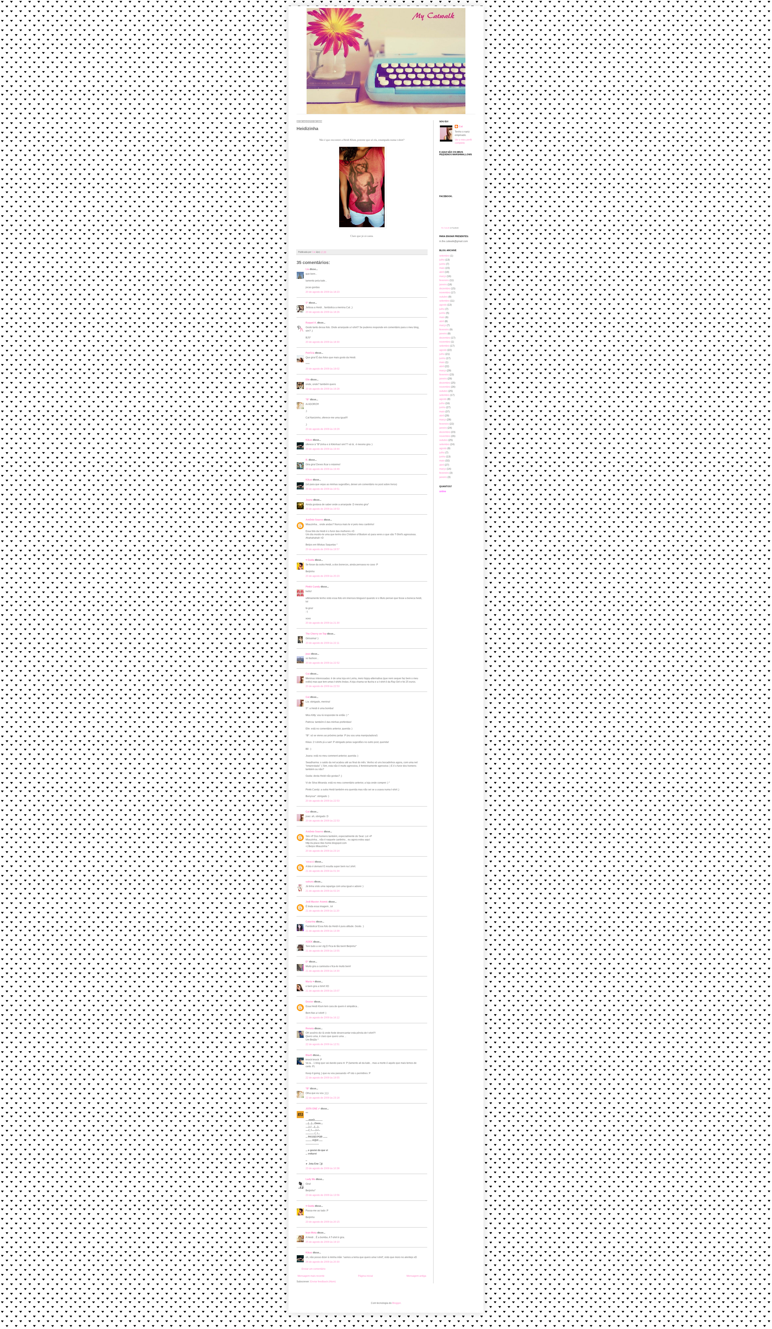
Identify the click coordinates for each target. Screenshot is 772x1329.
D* (307, 961)
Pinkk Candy (313, 586)
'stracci (310, 861)
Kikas (309, 440)
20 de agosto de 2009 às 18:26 (323, 312)
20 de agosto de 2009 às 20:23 (323, 576)
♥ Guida (310, 560)
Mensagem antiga (416, 1276)
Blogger (396, 1303)
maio (442, 268)
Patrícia (310, 352)
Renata (310, 1028)
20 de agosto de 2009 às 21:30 (323, 622)
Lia (307, 269)
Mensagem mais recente (311, 1276)
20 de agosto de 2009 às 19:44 (323, 449)
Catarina (310, 921)
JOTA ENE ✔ (313, 1108)
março (442, 276)
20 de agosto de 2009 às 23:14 (323, 850)
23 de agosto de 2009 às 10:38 (323, 1168)
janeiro (443, 284)
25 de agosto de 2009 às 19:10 (323, 1242)
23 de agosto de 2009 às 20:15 (323, 1221)
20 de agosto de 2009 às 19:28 (323, 388)
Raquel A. (311, 322)
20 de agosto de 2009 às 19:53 (323, 508)
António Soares (314, 519)
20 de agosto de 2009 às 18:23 (323, 292)
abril (441, 272)
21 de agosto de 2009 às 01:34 (323, 871)
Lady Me (310, 1179)
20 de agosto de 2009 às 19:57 (323, 549)
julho (442, 259)
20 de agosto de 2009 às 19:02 (323, 368)
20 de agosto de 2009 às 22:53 (323, 686)
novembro (444, 292)
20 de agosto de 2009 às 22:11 (322, 643)
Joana (309, 499)
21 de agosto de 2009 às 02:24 (323, 890)
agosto (443, 304)
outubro (443, 296)
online (442, 491)
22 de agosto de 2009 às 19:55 (323, 1077)
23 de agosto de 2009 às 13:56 (323, 1195)
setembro (444, 255)
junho (442, 264)
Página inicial (365, 1276)
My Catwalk (445, 228)
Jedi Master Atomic (317, 901)
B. (307, 459)
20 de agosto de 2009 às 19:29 (323, 429)
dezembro (444, 288)
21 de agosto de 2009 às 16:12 (323, 1017)
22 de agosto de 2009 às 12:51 (323, 1044)
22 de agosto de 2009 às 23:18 (323, 1097)
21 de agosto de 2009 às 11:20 (322, 910)
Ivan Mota (311, 1232)
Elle (308, 379)
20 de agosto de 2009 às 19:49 (323, 469)
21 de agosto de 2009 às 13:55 (323, 950)
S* (307, 302)
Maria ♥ (310, 981)
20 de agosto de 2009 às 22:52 (323, 662)
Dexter (309, 1001)
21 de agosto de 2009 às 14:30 (323, 971)
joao (308, 653)
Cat (308, 673)
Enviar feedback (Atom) (323, 1281)
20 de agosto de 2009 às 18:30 (323, 342)
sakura (310, 881)
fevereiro (444, 280)
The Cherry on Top (316, 633)
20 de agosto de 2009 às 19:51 (323, 489)
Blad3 (309, 1055)
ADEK (309, 941)
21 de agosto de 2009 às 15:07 (323, 990)
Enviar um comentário (313, 1268)
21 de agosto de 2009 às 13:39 (323, 930)
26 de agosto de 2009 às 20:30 (323, 1261)
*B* (307, 399)
